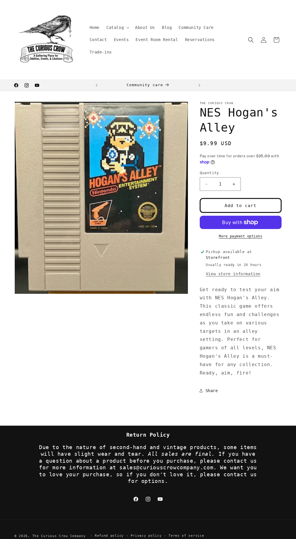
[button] (117, 27)
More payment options (240, 236)
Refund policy (109, 536)
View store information (233, 274)
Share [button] (212, 390)
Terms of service (186, 536)
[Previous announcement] (96, 85)
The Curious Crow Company (59, 536)
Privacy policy (146, 536)
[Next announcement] (199, 85)
